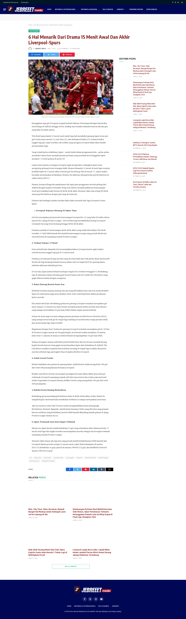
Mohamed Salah (90, 457)
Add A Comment (71, 566)
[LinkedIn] (21, 138)
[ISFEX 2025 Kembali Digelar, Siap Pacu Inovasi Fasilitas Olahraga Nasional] (125, 171)
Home (49, 9)
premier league (103, 457)
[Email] (21, 148)
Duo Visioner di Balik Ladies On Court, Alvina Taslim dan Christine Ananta (145, 184)
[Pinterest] (21, 143)
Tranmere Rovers (136, 9)
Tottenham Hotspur (48, 461)
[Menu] (4, 9)
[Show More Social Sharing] (77, 55)
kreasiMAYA (91, 611)
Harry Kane (47, 457)
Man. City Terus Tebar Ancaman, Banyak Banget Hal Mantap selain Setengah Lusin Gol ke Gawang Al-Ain (47, 512)
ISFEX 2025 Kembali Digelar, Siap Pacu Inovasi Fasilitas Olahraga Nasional (144, 170)
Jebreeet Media (40, 48)
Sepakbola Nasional (89, 9)
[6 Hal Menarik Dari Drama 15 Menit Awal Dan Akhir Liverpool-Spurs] (70, 87)
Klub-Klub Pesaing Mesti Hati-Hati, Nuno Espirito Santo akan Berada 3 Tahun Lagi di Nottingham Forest (47, 552)
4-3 (30, 457)
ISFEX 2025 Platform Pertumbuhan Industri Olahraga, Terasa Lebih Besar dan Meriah (145, 156)
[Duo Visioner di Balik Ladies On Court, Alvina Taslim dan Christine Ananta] (125, 185)
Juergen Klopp (58, 457)
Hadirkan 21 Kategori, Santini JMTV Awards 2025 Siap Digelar (145, 144)
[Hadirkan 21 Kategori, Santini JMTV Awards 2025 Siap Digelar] (125, 145)
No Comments (64, 48)
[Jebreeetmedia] (26, 9)
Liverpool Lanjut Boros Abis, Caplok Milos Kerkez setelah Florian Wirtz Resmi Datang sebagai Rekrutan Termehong (92, 552)
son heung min (34, 461)
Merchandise (151, 9)
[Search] (182, 2)
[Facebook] (21, 129)
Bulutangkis (24, 2)
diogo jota (37, 457)
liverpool (79, 457)
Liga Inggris (34, 31)
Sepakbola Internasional (10, 2)
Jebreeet (120, 9)
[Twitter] (21, 133)
